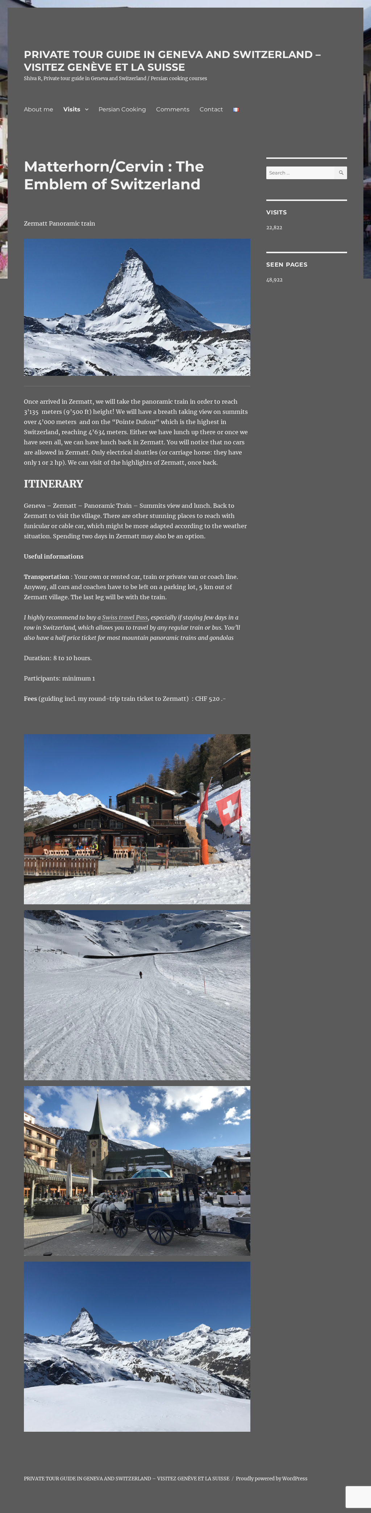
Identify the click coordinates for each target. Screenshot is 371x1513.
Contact (211, 109)
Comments (172, 109)
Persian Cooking (122, 109)
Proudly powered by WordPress (272, 1479)
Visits (71, 109)
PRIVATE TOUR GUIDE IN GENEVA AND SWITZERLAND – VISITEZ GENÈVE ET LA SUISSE (172, 60)
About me (38, 109)
